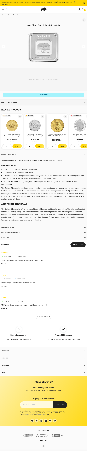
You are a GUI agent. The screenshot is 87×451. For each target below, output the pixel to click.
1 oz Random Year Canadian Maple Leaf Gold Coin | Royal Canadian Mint (12, 135)
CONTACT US (6, 4)
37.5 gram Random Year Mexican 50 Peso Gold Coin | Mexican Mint (57, 135)
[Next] (83, 46)
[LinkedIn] (46, 421)
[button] (43, 102)
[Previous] (3, 46)
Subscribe (60, 405)
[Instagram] (41, 421)
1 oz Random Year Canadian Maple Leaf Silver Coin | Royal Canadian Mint (35, 135)
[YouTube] (50, 421)
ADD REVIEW (78, 245)
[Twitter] (37, 421)
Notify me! (43, 95)
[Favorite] (84, 20)
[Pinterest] (55, 421)
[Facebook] (32, 421)
